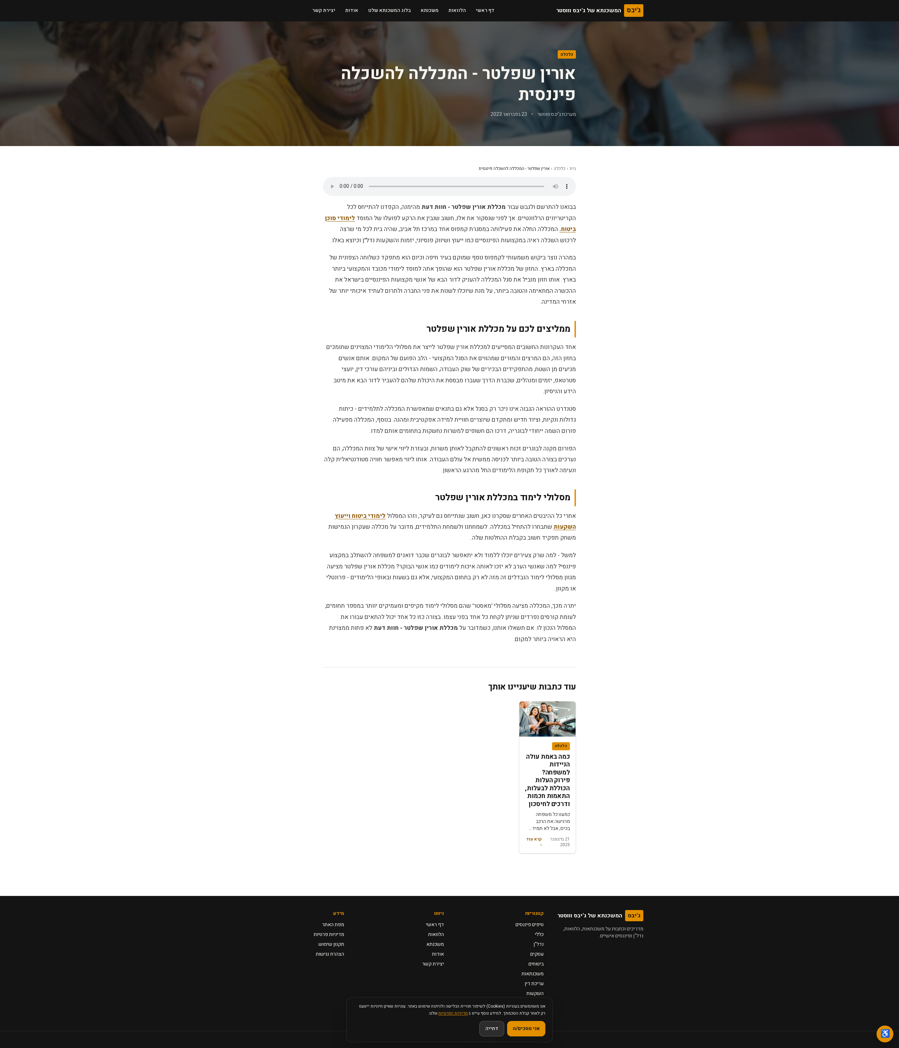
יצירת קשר (323, 10)
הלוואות (457, 10)
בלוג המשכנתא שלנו (389, 10)
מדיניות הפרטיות (453, 1013)
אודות (351, 10)
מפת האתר (333, 924)
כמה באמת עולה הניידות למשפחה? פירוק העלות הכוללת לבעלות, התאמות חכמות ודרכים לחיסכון (547, 780)
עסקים (537, 954)
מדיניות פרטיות (329, 934)
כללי (539, 934)
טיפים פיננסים (530, 924)
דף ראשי (485, 10)
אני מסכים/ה (526, 1028)
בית (573, 168)
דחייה (491, 1028)
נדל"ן (538, 944)
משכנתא (430, 10)
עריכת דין (534, 983)
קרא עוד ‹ (534, 842)
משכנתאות (532, 973)
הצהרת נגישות (330, 954)
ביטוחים (536, 964)
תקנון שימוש (331, 944)
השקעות (535, 993)
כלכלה (566, 54)
